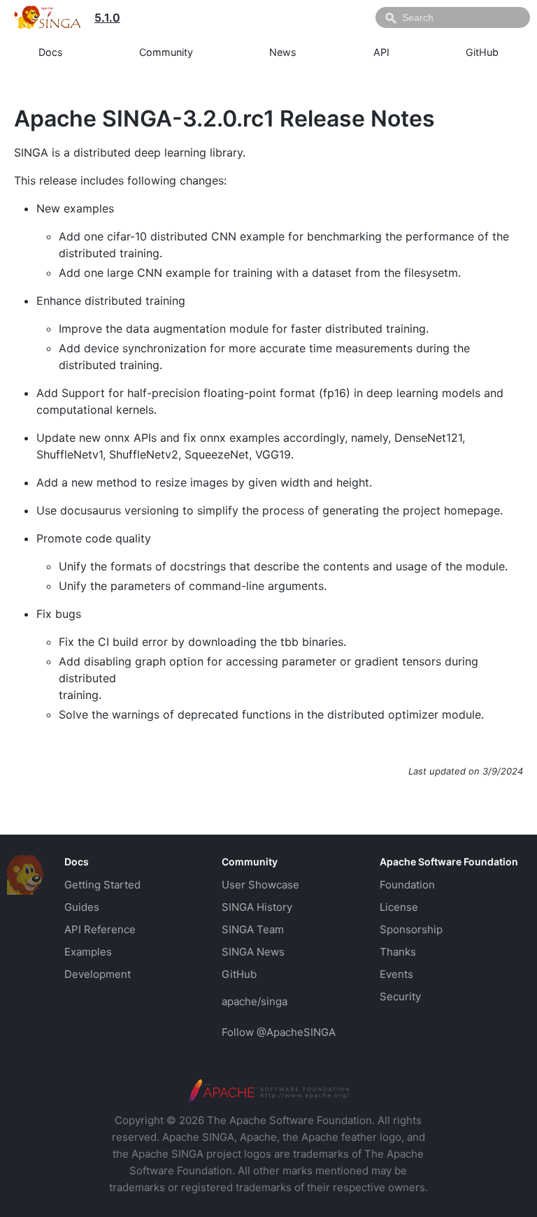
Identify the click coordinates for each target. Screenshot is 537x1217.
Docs (50, 52)
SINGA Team (253, 929)
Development (97, 974)
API (381, 52)
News (282, 52)
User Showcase (260, 884)
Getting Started (102, 884)
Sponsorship (411, 929)
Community (166, 52)
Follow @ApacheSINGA (279, 1032)
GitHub (482, 52)
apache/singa (254, 1001)
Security (400, 996)
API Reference (100, 929)
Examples (88, 951)
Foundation (407, 884)
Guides (81, 907)
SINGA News (253, 951)
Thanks (398, 951)
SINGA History (257, 907)
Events (396, 974)
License (399, 907)
